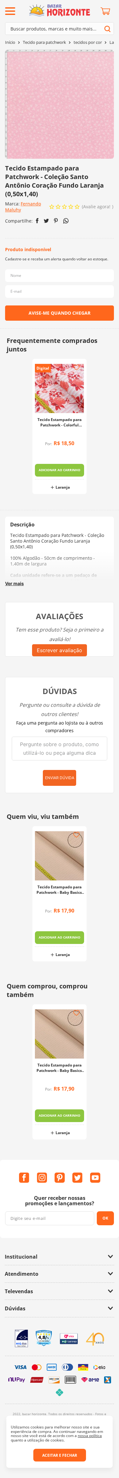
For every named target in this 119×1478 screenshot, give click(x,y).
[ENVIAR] (59, 313)
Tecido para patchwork (44, 42)
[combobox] (59, 28)
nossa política (90, 1435)
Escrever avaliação (59, 650)
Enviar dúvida (59, 777)
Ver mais (14, 583)
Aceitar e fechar (59, 1455)
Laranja (63, 487)
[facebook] (37, 220)
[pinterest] (56, 220)
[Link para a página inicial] (10, 42)
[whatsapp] (66, 221)
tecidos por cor (88, 42)
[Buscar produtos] (107, 29)
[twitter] (46, 221)
